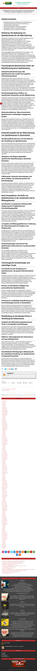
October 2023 (4, 442)
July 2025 (3, 416)
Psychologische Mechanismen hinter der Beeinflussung (16, 23)
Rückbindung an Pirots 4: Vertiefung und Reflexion (15, 29)
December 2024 (5, 425)
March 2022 (4, 465)
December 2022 (4, 454)
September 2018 (5, 509)
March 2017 (4, 531)
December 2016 (4, 534)
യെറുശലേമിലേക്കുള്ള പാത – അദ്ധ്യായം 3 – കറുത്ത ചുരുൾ (14, 646)
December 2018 (4, 505)
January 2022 (4, 467)
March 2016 (4, 545)
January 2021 (4, 482)
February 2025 (4, 422)
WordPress (27, 669)
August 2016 (4, 539)
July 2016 (3, 540)
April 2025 (3, 420)
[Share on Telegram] (11, 369)
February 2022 (4, 466)
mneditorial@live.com (4, 656)
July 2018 (3, 511)
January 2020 (4, 493)
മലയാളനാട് (12, 13)
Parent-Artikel (8, 52)
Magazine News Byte (19, 669)
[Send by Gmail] (9, 369)
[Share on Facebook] (2, 369)
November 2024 (5, 426)
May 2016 (3, 543)
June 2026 (4, 403)
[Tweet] (5, 369)
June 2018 (3, 512)
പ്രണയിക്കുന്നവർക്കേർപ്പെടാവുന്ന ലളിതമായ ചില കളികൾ (12, 562)
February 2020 (4, 492)
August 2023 (4, 444)
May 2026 (3, 404)
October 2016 (4, 537)
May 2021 (3, 477)
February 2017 (4, 532)
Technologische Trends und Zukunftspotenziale (14, 28)
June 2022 (4, 461)
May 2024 (3, 433)
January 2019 (4, 504)
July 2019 (3, 498)
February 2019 (4, 503)
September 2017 (5, 523)
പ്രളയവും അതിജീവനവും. (6, 573)
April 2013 (3, 548)
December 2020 (4, 483)
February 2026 (4, 408)
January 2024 (4, 438)
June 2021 (3, 476)
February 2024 (4, 437)
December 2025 (4, 410)
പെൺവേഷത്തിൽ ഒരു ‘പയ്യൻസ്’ (7, 567)
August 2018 (4, 510)
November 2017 (4, 521)
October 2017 (4, 522)
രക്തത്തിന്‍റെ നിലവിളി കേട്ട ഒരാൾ (8, 564)
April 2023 (3, 449)
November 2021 (4, 470)
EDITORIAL (26, 13)
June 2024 (4, 432)
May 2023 (3, 448)
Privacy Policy (10, 669)
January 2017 (4, 533)
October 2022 (4, 456)
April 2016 (3, 544)
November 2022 (4, 455)
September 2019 (5, 495)
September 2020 (5, 487)
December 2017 (4, 520)
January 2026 (4, 409)
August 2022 (4, 459)
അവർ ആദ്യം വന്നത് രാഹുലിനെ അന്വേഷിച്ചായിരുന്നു (11, 563)
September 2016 (5, 538)
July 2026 (3, 402)
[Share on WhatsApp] (7, 369)
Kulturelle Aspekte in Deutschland (11, 25)
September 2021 (5, 472)
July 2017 (3, 526)
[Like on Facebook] (14, 369)
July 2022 (3, 460)
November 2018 (4, 506)
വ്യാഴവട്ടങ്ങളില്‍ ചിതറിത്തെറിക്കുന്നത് (22, 593)
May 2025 (3, 419)
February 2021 (4, 481)
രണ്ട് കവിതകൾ (22, 580)
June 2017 (3, 527)
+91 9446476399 (4, 655)
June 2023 (4, 447)
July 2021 (3, 475)
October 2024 (4, 427)
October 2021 (4, 471)
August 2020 (4, 488)
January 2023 (4, 453)
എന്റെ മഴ (22, 601)
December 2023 (4, 439)
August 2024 (4, 430)
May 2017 (3, 528)
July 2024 (3, 431)
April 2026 (3, 405)
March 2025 (4, 421)
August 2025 (4, 415)
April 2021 (3, 478)
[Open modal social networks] (16, 369)
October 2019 (4, 494)
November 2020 (4, 484)
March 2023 (4, 450)
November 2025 (4, 411)
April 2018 (3, 515)
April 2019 (3, 500)
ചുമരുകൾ (22, 610)
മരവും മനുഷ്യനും (7, 642)
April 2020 (3, 489)
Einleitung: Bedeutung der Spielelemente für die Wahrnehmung (18, 22)
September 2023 (5, 443)
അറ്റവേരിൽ (7, 390)
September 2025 (5, 414)
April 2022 (3, 464)
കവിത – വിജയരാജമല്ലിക (6, 568)
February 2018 (4, 517)
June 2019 (3, 499)
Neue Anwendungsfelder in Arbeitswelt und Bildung (15, 26)
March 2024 (4, 436)
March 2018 (4, 516)
